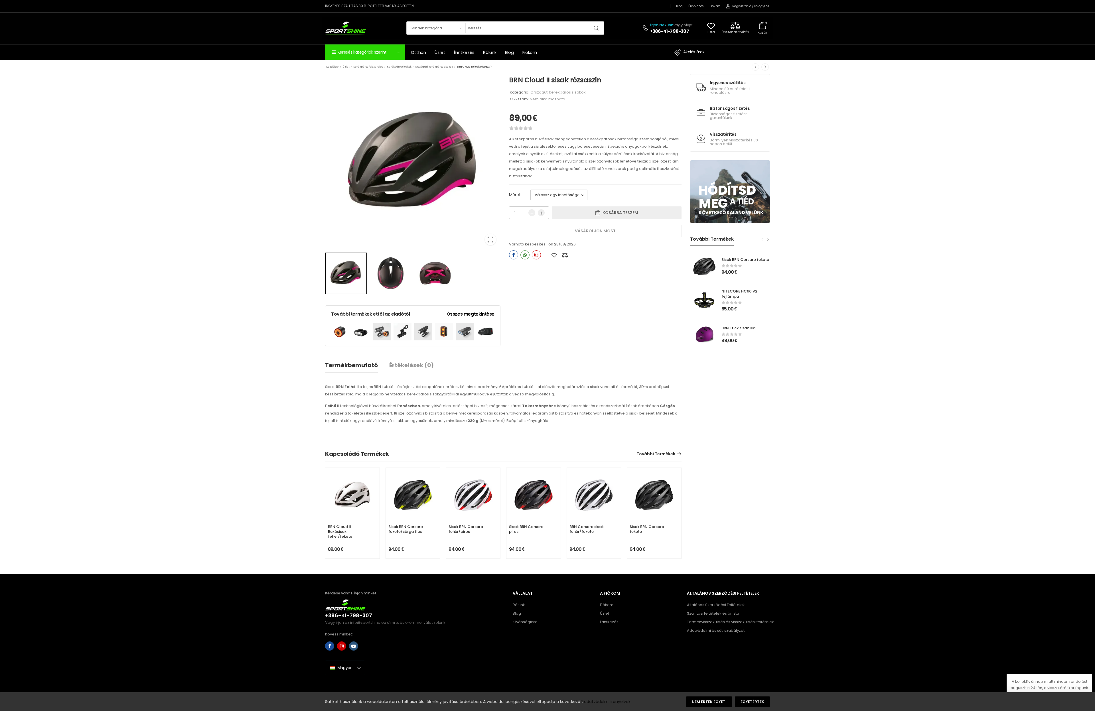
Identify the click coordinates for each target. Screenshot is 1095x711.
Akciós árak (693, 52)
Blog (679, 6)
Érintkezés (696, 6)
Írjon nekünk (661, 25)
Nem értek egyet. (709, 701)
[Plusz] (541, 212)
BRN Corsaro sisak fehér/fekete (586, 529)
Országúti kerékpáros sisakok (434, 66)
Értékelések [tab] (411, 365)
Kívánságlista (525, 622)
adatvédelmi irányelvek (607, 701)
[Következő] (765, 67)
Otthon (418, 52)
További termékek (655, 454)
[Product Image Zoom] (490, 239)
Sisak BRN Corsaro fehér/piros (466, 529)
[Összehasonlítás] (565, 255)
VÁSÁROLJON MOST (595, 231)
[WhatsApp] (525, 254)
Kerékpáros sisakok (399, 66)
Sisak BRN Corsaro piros (526, 529)
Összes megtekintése (470, 314)
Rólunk (489, 52)
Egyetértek (752, 701)
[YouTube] (353, 646)
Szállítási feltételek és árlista (713, 613)
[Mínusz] (531, 212)
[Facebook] (513, 254)
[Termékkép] (412, 161)
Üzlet (440, 52)
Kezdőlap (332, 66)
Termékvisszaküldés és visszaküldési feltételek (727, 622)
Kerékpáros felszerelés (368, 66)
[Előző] (755, 67)
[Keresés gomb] (598, 28)
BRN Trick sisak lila (738, 328)
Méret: (515, 195)
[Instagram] (536, 254)
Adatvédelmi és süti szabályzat (716, 630)
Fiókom (714, 6)
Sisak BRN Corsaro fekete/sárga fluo (405, 529)
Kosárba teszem (620, 213)
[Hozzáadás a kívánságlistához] (554, 255)
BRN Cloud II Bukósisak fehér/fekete (340, 531)
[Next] (767, 239)
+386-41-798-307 (669, 31)
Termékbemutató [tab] (351, 365)
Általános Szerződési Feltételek (716, 605)
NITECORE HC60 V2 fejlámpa (739, 294)
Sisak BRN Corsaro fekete (745, 259)
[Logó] (345, 27)
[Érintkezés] (646, 28)
